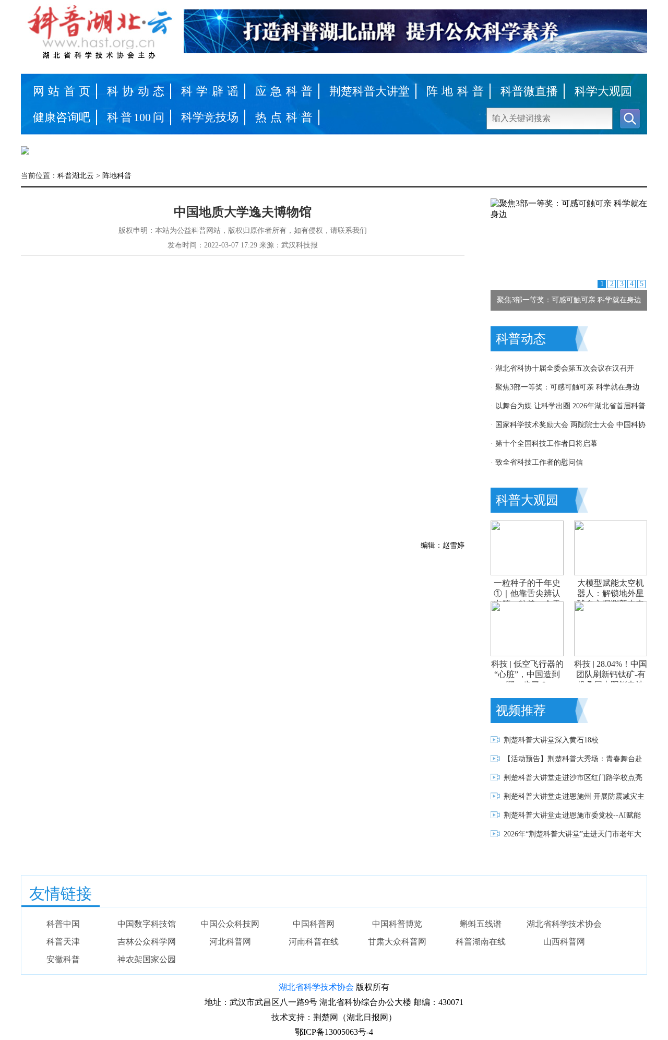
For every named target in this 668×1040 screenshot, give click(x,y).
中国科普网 (314, 923)
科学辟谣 (209, 91)
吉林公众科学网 (146, 941)
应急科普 (284, 91)
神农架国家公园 (146, 959)
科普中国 (63, 923)
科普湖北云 (75, 176)
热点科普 (284, 117)
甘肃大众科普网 (397, 941)
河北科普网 (230, 941)
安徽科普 (63, 959)
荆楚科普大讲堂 (369, 91)
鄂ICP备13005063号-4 (334, 1031)
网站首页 (61, 91)
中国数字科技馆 (146, 923)
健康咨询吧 (61, 117)
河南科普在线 (314, 941)
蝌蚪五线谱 (481, 923)
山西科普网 (564, 941)
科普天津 (63, 941)
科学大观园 (603, 91)
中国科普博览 (397, 923)
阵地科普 (455, 91)
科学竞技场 (209, 117)
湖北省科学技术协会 (564, 923)
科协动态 (135, 91)
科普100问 (135, 117)
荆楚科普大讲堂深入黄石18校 (551, 740)
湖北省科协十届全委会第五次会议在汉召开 (564, 368)
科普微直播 (529, 91)
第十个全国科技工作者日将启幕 (546, 443)
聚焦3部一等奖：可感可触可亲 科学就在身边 (569, 300)
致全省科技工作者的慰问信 (539, 462)
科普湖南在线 (481, 941)
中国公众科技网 (230, 923)
